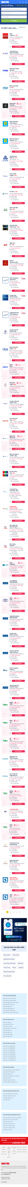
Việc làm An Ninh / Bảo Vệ (9, 998)
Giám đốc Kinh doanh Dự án (14, 226)
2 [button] (10, 912)
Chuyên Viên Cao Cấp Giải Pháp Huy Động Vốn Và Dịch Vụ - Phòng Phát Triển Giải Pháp (14, 686)
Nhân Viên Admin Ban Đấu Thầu (14, 69)
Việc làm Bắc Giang (8, 1034)
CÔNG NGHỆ (9, 1151)
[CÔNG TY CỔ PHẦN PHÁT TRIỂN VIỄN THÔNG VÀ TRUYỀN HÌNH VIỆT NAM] (5, 474)
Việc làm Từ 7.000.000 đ (9, 1050)
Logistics (20, 967)
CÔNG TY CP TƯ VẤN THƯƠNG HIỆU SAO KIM (17, 404)
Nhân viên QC (12, 243)
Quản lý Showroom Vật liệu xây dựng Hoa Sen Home (14, 261)
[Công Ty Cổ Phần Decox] (5, 228)
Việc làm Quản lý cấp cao (9, 1080)
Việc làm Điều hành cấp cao (10, 1082)
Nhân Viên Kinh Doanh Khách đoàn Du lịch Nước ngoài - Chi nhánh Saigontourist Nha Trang (14, 122)
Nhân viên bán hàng (9, 971)
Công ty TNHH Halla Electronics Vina (17, 601)
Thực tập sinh (7, 976)
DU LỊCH (9, 1157)
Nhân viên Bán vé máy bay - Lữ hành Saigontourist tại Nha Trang (14, 139)
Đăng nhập (24, 5)
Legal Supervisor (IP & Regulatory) (14, 313)
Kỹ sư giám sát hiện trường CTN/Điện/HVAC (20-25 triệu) (14, 525)
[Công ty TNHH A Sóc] (5, 491)
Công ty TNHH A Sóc (14, 492)
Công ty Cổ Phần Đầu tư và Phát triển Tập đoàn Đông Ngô (17, 846)
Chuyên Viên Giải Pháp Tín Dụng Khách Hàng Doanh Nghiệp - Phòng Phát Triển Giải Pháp (14, 651)
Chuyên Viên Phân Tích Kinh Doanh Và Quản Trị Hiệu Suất (14, 634)
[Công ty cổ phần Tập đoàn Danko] (5, 71)
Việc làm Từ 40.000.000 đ (9, 1060)
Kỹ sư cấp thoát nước (9, 963)
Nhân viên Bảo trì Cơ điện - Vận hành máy (14, 454)
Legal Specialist (14, 809)
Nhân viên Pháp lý (14, 86)
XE (8, 1154)
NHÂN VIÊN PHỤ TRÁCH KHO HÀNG (12, 791)
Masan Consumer (14, 281)
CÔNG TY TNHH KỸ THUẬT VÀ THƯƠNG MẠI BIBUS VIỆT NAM (17, 368)
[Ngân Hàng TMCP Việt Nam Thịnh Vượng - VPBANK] (5, 509)
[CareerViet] (18, 1142)
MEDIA (3, 1147)
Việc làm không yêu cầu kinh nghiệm (12, 1117)
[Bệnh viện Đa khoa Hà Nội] (5, 332)
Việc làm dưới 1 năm (8, 1121)
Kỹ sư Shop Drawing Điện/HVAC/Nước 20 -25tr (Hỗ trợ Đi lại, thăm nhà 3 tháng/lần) (14, 544)
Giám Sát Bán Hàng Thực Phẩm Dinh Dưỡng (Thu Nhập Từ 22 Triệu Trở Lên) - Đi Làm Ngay (14, 878)
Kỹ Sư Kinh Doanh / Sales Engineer (12, 365)
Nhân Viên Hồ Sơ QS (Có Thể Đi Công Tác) (14, 861)
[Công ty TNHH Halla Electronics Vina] (5, 600)
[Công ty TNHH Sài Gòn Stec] (5, 194)
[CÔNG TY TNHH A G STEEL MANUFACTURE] (5, 106)
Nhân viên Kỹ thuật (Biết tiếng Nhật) (11, 721)
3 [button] (13, 912)
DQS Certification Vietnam (16, 350)
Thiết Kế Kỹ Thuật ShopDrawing (14, 843)
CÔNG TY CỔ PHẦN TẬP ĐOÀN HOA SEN (17, 264)
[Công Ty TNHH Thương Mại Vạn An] (5, 880)
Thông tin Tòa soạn (5, 1177)
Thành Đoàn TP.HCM (5, 1178)
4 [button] (16, 912)
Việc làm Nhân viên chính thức (10, 1093)
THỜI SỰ (4, 1149)
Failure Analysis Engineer (14, 668)
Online (14, 967)
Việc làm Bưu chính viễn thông (10, 1012)
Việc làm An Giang (7, 1026)
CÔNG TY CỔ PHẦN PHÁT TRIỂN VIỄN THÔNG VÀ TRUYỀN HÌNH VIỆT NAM (17, 475)
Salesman (20, 963)
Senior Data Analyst (13, 174)
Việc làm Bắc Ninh (7, 1036)
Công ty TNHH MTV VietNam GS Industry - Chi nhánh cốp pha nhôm (17, 566)
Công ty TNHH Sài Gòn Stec (16, 193)
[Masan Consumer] (5, 280)
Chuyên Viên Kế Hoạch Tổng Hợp (14, 330)
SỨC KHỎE (19, 1151)
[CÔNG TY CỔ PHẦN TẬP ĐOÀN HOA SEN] (5, 263)
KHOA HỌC (19, 1149)
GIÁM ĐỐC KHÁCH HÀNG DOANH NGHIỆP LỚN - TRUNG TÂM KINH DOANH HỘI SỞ (14, 616)
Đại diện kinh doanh (9, 959)
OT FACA (13, 191)
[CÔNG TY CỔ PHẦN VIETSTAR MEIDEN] (5, 54)
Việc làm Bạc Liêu (7, 1030)
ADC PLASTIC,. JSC (14, 159)
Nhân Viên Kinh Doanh (14, 347)
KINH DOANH (8, 1148)
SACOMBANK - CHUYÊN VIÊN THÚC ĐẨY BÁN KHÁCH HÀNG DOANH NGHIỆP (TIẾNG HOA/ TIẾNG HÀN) (14, 581)
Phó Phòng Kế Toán (13, 419)
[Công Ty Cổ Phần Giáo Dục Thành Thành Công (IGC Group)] (5, 812)
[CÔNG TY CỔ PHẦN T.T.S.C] (5, 527)
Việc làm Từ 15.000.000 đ (9, 1054)
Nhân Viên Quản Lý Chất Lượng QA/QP (11, 598)
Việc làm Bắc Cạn (7, 1032)
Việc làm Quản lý (7, 1078)
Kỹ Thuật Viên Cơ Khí (11, 739)
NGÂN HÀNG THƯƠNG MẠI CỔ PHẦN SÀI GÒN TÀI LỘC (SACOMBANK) (16, 584)
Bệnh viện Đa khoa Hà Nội (16, 333)
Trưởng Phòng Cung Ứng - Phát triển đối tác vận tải (14, 489)
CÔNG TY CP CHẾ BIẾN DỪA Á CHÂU (17, 246)
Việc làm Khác (6, 1099)
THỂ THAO (19, 1147)
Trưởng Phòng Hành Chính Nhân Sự (14, 51)
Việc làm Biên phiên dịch (9, 1010)
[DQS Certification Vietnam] (5, 349)
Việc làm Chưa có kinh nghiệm (10, 1119)
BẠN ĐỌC (24, 1149)
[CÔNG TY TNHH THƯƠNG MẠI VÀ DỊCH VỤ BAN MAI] (5, 421)
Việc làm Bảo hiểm (7, 1006)
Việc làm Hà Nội (7, 1022)
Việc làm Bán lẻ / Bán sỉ (9, 1004)
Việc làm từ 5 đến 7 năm (9, 1125)
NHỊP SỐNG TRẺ (14, 1148)
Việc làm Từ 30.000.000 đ (9, 1058)
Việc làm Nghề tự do (8, 1097)
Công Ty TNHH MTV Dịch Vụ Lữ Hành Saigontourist (17, 125)
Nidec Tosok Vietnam (15, 794)
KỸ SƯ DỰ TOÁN (13, 383)
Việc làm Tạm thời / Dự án (9, 1095)
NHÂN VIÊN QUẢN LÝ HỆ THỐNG (12, 703)
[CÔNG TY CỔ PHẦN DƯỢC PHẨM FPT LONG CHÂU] (5, 176)
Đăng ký (19, 5)
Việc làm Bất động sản (8, 1008)
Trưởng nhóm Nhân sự (13, 156)
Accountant (16, 955)
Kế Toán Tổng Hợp (13, 472)
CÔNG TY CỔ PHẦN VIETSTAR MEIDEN (16, 54)
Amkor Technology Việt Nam (16, 671)
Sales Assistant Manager (13, 563)
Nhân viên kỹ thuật (11, 825)
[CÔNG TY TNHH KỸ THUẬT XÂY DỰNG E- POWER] (5, 759)
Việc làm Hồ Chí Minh (8, 1024)
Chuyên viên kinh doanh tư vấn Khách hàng (14, 401)
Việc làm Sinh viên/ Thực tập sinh (11, 1070)
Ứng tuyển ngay (18, 46)
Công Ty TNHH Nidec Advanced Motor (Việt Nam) (17, 706)
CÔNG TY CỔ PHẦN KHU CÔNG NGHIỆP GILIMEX (17, 386)
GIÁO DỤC (24, 1147)
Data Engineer (14, 34)
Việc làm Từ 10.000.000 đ (9, 1052)
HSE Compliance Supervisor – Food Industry (14, 278)
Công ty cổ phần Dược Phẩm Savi (16, 89)
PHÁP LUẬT (3, 1154)
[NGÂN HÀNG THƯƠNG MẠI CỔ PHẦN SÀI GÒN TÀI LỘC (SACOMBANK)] (5, 583)
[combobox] (14, 9)
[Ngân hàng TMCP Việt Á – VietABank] (5, 297)
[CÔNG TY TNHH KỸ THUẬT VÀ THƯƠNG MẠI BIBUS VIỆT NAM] (5, 367)
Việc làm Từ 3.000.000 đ (9, 1046)
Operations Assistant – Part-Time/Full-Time (13, 104)
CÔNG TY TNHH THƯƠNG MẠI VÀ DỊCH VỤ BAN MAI (17, 422)
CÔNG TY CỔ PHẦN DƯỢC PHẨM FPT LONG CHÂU (17, 177)
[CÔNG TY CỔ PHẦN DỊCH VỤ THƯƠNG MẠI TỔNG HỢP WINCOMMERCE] (5, 36)
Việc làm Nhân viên (8, 1074)
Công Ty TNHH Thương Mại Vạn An (17, 881)
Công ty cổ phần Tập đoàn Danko (16, 72)
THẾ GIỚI (4, 1151)
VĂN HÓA (14, 1151)
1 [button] (7, 912)
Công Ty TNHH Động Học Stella (17, 439)
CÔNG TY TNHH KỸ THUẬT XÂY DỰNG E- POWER (17, 760)
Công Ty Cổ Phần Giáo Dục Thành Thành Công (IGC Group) (17, 811)
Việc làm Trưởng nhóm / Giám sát (11, 1076)
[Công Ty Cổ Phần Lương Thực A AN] (5, 210)
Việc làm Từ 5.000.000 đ (9, 1048)
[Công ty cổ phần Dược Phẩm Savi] (5, 88)
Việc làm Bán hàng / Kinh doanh (11, 1002)
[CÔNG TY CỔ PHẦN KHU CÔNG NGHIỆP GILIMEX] (5, 385)
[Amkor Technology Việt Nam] (5, 670)
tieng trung (7, 967)
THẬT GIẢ (24, 1151)
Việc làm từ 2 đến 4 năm (9, 1123)
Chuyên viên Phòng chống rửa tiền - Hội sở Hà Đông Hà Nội (14, 295)
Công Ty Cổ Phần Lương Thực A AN (17, 211)
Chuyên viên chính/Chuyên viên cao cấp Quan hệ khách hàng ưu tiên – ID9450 (14, 507)
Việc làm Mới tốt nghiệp (9, 1072)
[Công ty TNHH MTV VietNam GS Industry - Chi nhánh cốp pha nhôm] (5, 565)
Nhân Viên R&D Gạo (14, 208)
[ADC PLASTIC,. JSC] (5, 158)
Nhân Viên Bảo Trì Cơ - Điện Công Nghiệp (13, 436)
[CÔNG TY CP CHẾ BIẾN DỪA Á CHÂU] (5, 245)
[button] (23, 2)
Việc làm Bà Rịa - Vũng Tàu (9, 1028)
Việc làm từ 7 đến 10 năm (9, 1127)
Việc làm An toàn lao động (9, 1000)
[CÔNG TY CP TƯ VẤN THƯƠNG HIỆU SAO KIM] (5, 403)
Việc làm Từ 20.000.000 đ (9, 1056)
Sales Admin (7, 955)
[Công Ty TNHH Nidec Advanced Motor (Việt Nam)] (5, 705)
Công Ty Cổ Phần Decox (15, 229)
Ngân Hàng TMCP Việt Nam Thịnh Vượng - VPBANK (16, 509)
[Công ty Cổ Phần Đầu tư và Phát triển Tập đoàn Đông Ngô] (5, 845)
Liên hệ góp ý (4, 1182)
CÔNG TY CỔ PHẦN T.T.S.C (16, 528)
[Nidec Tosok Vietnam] (5, 793)
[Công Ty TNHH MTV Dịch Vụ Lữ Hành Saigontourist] (5, 124)
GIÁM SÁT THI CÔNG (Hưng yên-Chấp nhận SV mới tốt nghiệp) (14, 757)
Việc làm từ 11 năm (7, 1129)
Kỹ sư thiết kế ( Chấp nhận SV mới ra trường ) (14, 774)
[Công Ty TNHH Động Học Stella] (5, 438)
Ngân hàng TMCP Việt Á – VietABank (16, 298)
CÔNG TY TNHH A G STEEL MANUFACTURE (16, 106)
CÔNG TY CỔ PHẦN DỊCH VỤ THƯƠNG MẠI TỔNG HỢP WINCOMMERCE (16, 37)
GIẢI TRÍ (14, 1153)
